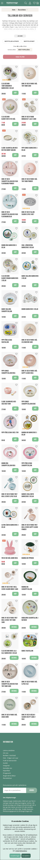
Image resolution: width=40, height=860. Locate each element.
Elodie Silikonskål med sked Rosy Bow (8, 402)
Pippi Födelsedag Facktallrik (6, 341)
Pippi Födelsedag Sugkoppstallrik (27, 464)
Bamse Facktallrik (27, 651)
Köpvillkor (6, 771)
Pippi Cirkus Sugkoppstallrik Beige (29, 402)
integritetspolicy (21, 851)
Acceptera (26, 856)
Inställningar (15, 856)
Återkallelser (7, 778)
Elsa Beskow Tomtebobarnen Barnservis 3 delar (7, 86)
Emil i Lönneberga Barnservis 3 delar (28, 246)
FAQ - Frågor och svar (10, 758)
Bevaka (14, 627)
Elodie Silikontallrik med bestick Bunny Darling (9, 149)
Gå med (31, 790)
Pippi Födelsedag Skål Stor (9, 432)
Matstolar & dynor (12, 41)
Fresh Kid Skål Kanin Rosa (9, 558)
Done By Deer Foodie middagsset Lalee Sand (29, 118)
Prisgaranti (7, 773)
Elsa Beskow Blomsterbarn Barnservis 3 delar (9, 278)
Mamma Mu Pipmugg (28, 558)
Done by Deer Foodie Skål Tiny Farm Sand (29, 85)
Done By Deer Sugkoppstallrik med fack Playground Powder (9, 181)
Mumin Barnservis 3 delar (30, 309)
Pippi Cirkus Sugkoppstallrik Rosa (8, 372)
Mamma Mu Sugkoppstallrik (27, 588)
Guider (5, 763)
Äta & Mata (22, 10)
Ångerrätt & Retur (9, 776)
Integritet (6, 766)
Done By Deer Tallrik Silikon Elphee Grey (28, 213)
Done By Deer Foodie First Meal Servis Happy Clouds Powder (30, 527)
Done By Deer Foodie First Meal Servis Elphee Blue (9, 495)
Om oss (5, 753)
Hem (13, 10)
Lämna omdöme (9, 750)
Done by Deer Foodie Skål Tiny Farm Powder (29, 180)
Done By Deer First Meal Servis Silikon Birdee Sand (9, 588)
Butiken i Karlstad (9, 755)
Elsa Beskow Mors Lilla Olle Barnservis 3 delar (9, 652)
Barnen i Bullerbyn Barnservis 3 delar (28, 495)
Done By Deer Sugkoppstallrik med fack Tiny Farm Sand (9, 684)
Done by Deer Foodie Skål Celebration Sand (29, 341)
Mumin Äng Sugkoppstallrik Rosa (8, 464)
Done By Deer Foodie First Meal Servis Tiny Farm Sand (9, 620)
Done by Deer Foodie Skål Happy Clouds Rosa (29, 372)
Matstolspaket (29, 41)
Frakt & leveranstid (9, 761)
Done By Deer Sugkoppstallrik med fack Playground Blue (9, 214)
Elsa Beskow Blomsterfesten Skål (8, 118)
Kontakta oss (7, 768)
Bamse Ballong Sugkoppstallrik (6, 310)
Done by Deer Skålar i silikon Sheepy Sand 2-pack (29, 717)
